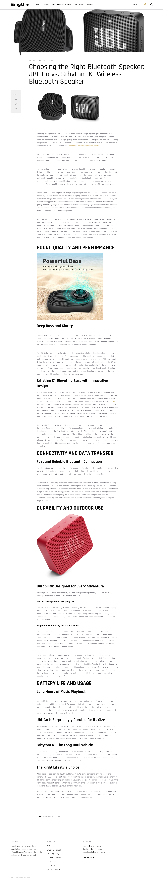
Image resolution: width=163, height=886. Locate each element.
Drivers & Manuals (54, 850)
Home (37, 5)
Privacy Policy (52, 861)
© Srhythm (14, 877)
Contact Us (51, 865)
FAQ (48, 846)
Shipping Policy (53, 854)
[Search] (151, 5)
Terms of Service (53, 869)
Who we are (79, 5)
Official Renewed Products (62, 5)
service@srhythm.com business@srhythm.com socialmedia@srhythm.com (94, 849)
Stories (90, 5)
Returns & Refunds (54, 857)
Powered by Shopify (24, 877)
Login (135, 5)
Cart (143, 5)
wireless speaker (51, 817)
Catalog (46, 5)
